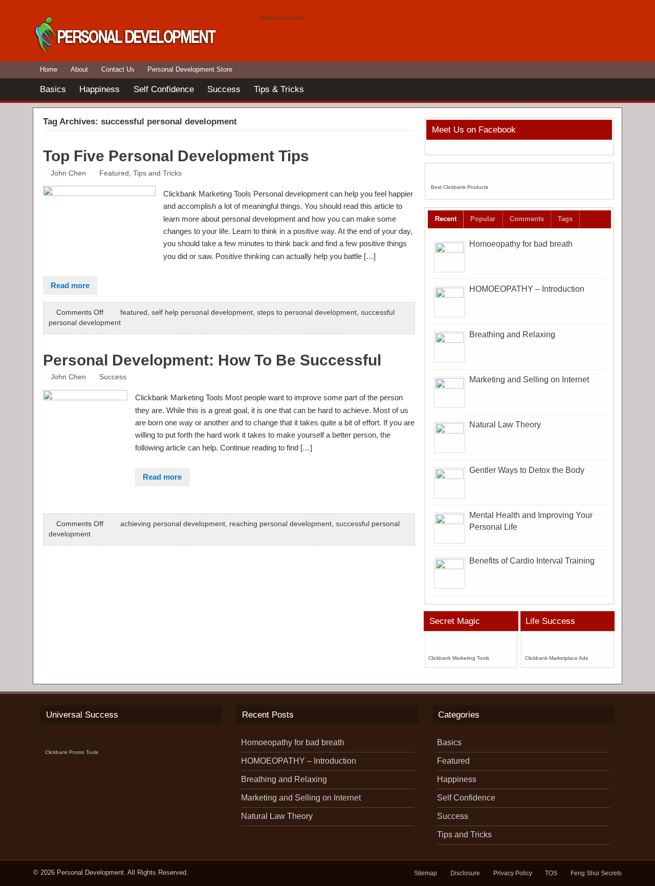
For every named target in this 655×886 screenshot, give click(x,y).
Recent (445, 219)
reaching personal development (280, 524)
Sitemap (425, 873)
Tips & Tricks (279, 89)
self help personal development (202, 312)
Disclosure (465, 873)
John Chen (68, 173)
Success (224, 89)
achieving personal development (172, 524)
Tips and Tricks (157, 173)
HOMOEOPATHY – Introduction (526, 289)
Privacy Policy (512, 873)
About (79, 69)
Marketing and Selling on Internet (529, 379)
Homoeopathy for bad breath (521, 244)
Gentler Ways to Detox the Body (526, 470)
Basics (53, 89)
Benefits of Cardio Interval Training (532, 560)
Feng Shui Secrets (596, 873)
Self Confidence (164, 89)
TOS (551, 873)
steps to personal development (307, 312)
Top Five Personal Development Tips (176, 155)
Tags (565, 219)
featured (133, 312)
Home (48, 69)
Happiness (99, 89)
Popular (482, 219)
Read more (70, 285)
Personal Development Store (189, 69)
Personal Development (90, 872)
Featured (114, 173)
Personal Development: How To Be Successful (212, 360)
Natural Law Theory (505, 424)
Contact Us (118, 69)
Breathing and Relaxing (512, 334)
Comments (527, 219)
